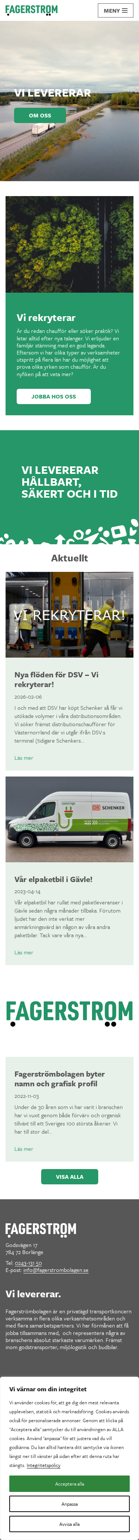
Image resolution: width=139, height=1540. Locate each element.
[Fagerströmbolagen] (31, 10)
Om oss (40, 115)
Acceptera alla (69, 1483)
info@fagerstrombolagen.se (56, 1270)
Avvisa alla (69, 1524)
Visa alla (69, 1176)
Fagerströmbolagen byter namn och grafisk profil (59, 1078)
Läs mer (23, 757)
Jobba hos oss (54, 396)
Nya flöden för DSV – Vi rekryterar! (56, 679)
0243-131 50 (28, 1263)
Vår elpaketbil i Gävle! (53, 879)
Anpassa (70, 1504)
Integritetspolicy (43, 1465)
